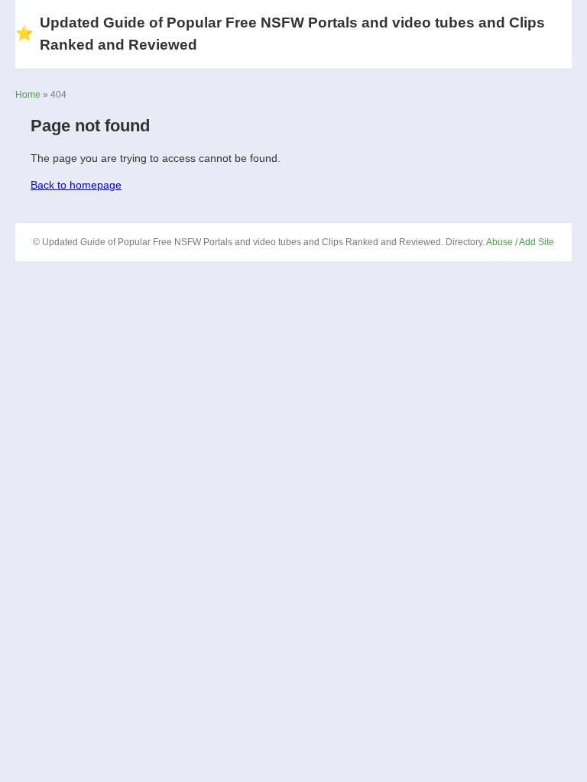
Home (28, 94)
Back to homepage (76, 185)
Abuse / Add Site (520, 242)
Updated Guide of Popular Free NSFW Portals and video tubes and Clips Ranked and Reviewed (280, 34)
